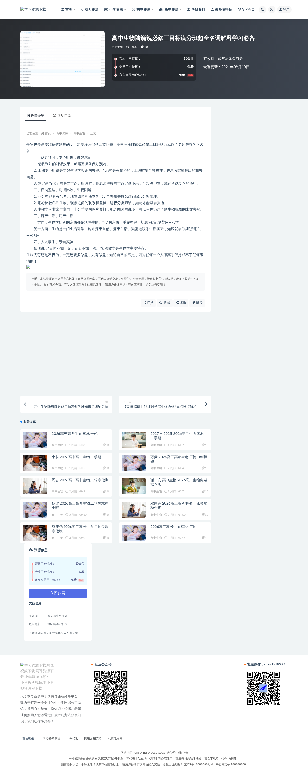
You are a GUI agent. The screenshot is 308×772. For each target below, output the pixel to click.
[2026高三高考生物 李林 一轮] (35, 440)
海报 (182, 303)
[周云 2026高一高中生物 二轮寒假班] (35, 486)
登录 (286, 9)
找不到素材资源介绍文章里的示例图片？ (59, 357)
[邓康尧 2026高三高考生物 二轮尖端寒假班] (35, 533)
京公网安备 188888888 (231, 764)
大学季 (171, 752)
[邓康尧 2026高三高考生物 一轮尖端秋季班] (134, 510)
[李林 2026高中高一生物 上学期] (35, 463)
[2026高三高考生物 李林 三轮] (134, 533)
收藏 (166, 303)
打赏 (150, 303)
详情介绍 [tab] (37, 116)
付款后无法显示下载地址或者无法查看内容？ (62, 372)
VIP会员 (248, 9)
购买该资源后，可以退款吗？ (50, 388)
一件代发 (72, 738)
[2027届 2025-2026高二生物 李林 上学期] (134, 440)
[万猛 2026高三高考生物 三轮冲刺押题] (134, 463)
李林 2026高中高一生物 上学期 (76, 457)
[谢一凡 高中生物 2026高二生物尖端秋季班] (134, 486)
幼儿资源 (91, 9)
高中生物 (117, 47)
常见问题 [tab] (64, 116)
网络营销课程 (51, 738)
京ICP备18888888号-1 (198, 764)
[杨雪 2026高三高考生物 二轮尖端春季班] (35, 510)
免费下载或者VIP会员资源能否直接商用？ (60, 326)
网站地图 (126, 752)
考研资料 (198, 9)
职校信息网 (115, 738)
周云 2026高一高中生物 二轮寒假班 (80, 480)
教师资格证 (223, 9)
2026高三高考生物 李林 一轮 (75, 434)
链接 (199, 303)
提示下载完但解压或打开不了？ (52, 342)
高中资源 (62, 133)
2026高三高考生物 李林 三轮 (173, 527)
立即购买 (57, 593)
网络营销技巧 (93, 738)
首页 (48, 133)
